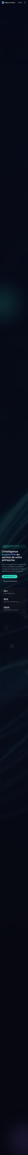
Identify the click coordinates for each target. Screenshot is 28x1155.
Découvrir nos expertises (10, 581)
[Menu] (25, 2)
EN (21, 2)
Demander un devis (9, 576)
